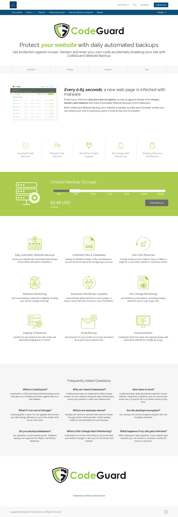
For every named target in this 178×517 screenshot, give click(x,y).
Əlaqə (100, 12)
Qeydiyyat (144, 4)
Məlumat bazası (57, 12)
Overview (31, 69)
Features (108, 69)
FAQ (147, 69)
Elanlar (41, 12)
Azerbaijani (123, 4)
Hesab (161, 12)
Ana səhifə (17, 12)
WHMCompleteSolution (94, 495)
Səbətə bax (161, 4)
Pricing (70, 69)
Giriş (135, 4)
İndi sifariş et (156, 202)
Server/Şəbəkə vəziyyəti (81, 12)
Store (29, 12)
